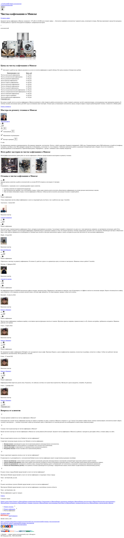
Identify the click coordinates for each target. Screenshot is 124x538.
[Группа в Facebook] (6, 527)
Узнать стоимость (6, 106)
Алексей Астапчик (6, 279)
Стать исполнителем (7, 5)
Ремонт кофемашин (9, 509)
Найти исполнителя (15, 3)
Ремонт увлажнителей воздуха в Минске (82, 503)
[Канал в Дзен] (8, 527)
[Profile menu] (2, 9)
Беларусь (6, 529)
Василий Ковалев (6, 250)
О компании (15, 523)
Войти (2, 7)
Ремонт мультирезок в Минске (14, 503)
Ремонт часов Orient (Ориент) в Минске (12, 501)
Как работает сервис (6, 523)
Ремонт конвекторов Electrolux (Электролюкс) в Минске (40, 501)
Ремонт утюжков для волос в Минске (33, 503)
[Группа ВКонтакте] (2, 527)
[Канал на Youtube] (10, 527)
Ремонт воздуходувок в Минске (88, 501)
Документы (20, 524)
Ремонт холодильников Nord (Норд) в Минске (57, 503)
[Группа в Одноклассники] (4, 527)
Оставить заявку (5, 18)
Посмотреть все (5, 99)
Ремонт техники (8, 506)
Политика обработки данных (9, 524)
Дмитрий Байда (5, 121)
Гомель (3, 495)
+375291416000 (5, 3)
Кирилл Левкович (6, 309)
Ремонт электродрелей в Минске (103, 503)
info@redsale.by (13, 516)
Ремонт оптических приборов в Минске (67, 501)
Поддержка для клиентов (26, 523)
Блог (25, 524)
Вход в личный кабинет (7, 521)
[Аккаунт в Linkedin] (12, 527)
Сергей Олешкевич (6, 217)
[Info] (4, 128)
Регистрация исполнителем (22, 521)
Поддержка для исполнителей (50, 521)
